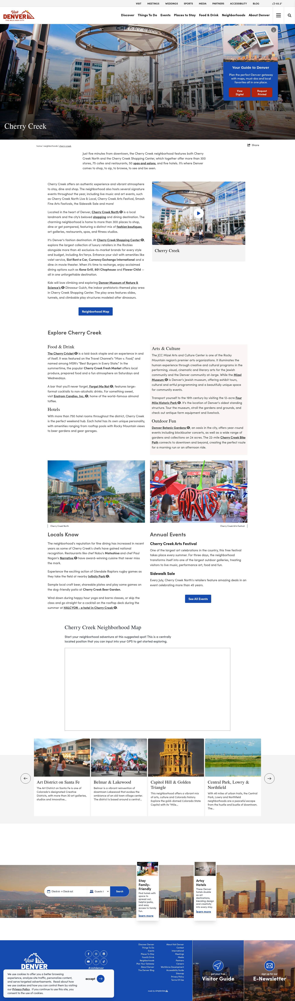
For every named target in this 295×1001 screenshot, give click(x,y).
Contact (180, 947)
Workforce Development (172, 967)
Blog (256, 3)
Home (40, 146)
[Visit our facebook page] (88, 953)
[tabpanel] (147, 82)
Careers (180, 963)
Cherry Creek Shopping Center (119, 240)
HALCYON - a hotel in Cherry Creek (89, 607)
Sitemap (180, 973)
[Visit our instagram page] (96, 953)
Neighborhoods (233, 15)
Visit (138, 3)
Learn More (146, 915)
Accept (90, 978)
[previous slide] (25, 778)
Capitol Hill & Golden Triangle (171, 784)
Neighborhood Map (95, 311)
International (178, 950)
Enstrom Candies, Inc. (69, 396)
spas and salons (144, 163)
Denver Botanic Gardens (169, 427)
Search (119, 891)
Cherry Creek (65, 146)
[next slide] (269, 778)
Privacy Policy (177, 976)
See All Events (198, 599)
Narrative (67, 558)
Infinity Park (97, 576)
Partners (218, 3)
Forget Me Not (99, 386)
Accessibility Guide (175, 970)
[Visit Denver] (18, 15)
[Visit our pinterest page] (96, 961)
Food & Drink (209, 15)
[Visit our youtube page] (88, 961)
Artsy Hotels (201, 882)
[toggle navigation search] (289, 15)
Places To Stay (147, 954)
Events (165, 15)
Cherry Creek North (105, 212)
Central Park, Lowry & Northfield (228, 784)
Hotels (54, 409)
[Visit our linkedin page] (103, 953)
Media (202, 3)
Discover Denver (146, 944)
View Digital (240, 92)
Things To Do (147, 15)
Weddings (171, 3)
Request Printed (262, 92)
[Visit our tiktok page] (103, 961)
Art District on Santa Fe (58, 782)
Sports (188, 3)
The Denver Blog (146, 970)
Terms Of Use (177, 979)
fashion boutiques (129, 226)
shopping (99, 217)
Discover (127, 15)
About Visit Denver (175, 944)
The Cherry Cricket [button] (61, 353)
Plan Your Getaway (145, 963)
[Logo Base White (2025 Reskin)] (34, 962)
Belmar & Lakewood (112, 782)
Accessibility (238, 3)
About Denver (259, 15)
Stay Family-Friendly (145, 884)
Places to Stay (185, 15)
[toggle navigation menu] (278, 15)
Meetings (153, 3)
